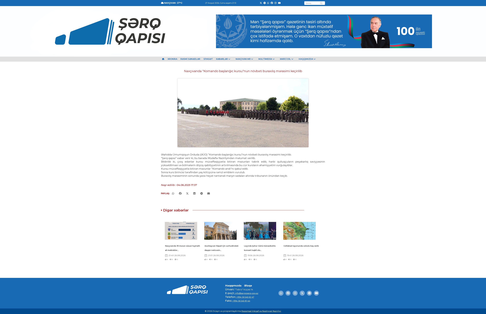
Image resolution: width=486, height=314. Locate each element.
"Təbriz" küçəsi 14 (243, 289)
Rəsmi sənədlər (190, 59)
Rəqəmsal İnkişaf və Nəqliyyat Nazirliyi (261, 311)
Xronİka (172, 59)
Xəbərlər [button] (222, 59)
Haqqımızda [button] (306, 59)
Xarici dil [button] (285, 59)
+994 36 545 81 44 (241, 301)
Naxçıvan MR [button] (243, 59)
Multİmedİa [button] (265, 59)
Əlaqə (248, 285)
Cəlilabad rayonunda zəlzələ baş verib (301, 246)
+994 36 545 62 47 (245, 297)
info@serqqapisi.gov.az (246, 293)
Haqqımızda (233, 285)
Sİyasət (208, 59)
